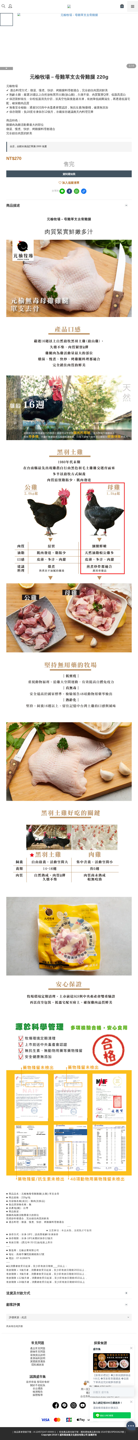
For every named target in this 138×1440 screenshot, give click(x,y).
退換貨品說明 (37, 1355)
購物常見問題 (37, 1351)
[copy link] (83, 191)
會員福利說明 (37, 1358)
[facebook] (69, 191)
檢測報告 (38, 1391)
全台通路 (38, 1388)
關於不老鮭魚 (37, 1385)
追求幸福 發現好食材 (37, 1381)
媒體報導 (38, 1394)
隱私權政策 (37, 1364)
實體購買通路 (37, 1361)
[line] (62, 191)
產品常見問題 (37, 1348)
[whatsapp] (76, 191)
